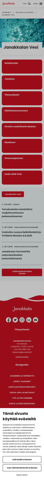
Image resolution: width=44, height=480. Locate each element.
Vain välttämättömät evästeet (22, 468)
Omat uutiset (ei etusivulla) (26, 227)
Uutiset (16, 204)
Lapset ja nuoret (22, 381)
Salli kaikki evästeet (22, 459)
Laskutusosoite (22, 357)
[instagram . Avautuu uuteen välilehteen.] (22, 320)
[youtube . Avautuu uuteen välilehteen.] (35, 320)
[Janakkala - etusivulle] (8, 3)
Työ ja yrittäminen (22, 398)
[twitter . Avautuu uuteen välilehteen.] (15, 320)
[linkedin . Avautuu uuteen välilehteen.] (29, 320)
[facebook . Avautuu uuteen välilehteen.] (8, 320)
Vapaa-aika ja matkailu (22, 392)
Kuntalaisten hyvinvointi (22, 387)
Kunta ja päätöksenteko (22, 403)
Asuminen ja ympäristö (25, 12)
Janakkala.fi (6, 12)
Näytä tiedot (22, 475)
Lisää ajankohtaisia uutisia (22, 272)
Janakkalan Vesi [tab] (13, 194)
